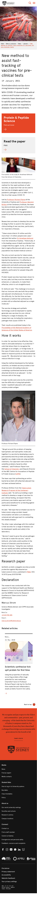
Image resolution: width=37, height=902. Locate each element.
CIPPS (18, 474)
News (19, 43)
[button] (30, 3)
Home (2, 43)
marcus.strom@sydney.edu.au (11, 621)
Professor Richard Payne (16, 200)
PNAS (29, 572)
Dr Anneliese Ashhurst (25, 238)
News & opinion (11, 43)
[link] (18, 769)
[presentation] (18, 664)
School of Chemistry (12, 469)
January (25, 43)
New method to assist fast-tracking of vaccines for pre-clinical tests (17, 45)
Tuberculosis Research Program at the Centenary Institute (16, 490)
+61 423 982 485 (7, 615)
